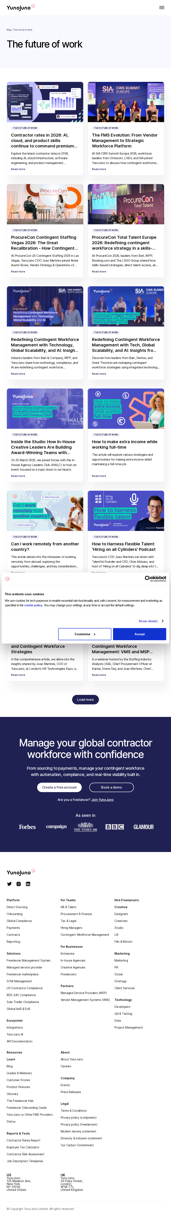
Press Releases (71, 1092)
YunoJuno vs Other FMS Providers (30, 1114)
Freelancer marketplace (23, 974)
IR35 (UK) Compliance (21, 995)
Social (118, 974)
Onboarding (15, 914)
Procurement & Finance (76, 914)
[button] (160, 8)
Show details (148, 621)
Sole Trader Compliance (23, 1002)
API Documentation (19, 1041)
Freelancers (69, 974)
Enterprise (67, 953)
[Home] (21, 7)
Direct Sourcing (17, 907)
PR (116, 967)
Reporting (13, 941)
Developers (122, 1006)
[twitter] (9, 884)
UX (116, 934)
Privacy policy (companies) (79, 1117)
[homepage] (25, 872)
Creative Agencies (73, 967)
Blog (9, 29)
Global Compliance (19, 921)
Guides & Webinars (19, 1073)
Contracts (13, 934)
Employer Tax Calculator (23, 1147)
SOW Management (19, 981)
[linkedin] (28, 884)
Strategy (120, 981)
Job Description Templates (25, 1161)
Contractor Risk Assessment (25, 1154)
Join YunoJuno (102, 800)
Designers (121, 914)
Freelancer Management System (28, 960)
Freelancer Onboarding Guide (27, 1107)
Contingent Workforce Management (85, 934)
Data (117, 1020)
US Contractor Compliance (25, 988)
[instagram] (18, 884)
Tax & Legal (68, 921)
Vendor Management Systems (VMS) (85, 1000)
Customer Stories (18, 1080)
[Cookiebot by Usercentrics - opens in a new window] (148, 579)
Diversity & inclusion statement (81, 1138)
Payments (13, 927)
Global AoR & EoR (18, 1009)
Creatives (120, 921)
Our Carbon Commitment (77, 1145)
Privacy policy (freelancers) (79, 1124)
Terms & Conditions (74, 1110)
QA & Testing (123, 1013)
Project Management (128, 1027)
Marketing (121, 960)
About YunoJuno (72, 1059)
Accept (140, 634)
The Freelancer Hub (20, 1100)
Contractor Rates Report (23, 1140)
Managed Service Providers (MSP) (84, 993)
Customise (82, 634)
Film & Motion (123, 941)
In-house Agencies (73, 960)
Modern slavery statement (78, 1131)
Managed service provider (24, 967)
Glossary (12, 1094)
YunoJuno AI (15, 1034)
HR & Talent (69, 907)
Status (11, 1121)
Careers (66, 1066)
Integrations (15, 1027)
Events (65, 1085)
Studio (118, 927)
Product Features (18, 1087)
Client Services (124, 988)
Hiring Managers (71, 927)
